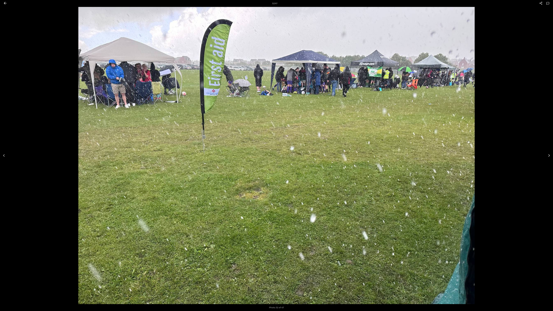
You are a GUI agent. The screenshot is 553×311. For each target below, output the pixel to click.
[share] (541, 3)
